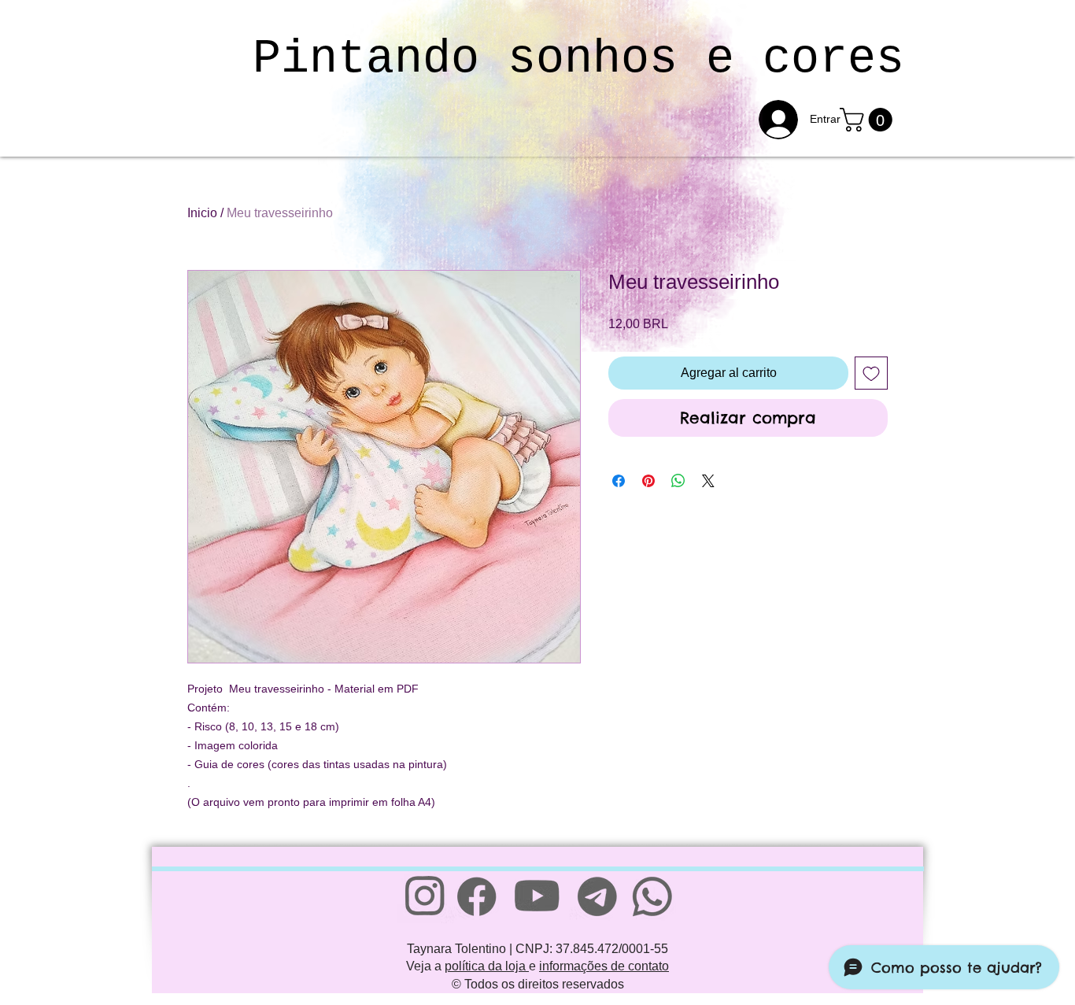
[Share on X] (708, 480)
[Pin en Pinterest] (648, 480)
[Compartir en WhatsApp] (678, 480)
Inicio (202, 213)
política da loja (487, 966)
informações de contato (604, 966)
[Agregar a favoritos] (871, 373)
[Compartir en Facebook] (618, 480)
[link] (869, 119)
